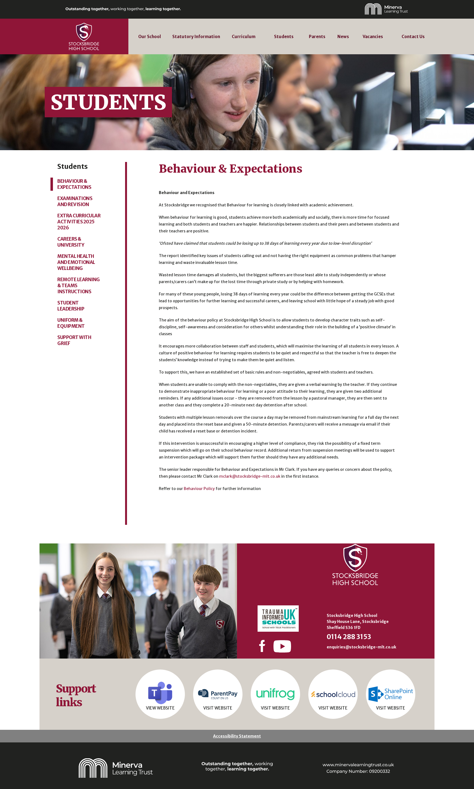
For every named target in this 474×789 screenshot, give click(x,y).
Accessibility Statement (237, 736)
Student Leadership (70, 306)
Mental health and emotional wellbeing (76, 262)
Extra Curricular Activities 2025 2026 (78, 222)
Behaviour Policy (199, 488)
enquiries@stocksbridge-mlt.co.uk (361, 647)
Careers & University (70, 242)
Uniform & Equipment (71, 323)
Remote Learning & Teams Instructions (78, 286)
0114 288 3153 (349, 637)
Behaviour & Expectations (74, 184)
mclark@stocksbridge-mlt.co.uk (249, 476)
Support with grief (74, 340)
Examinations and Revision (74, 201)
